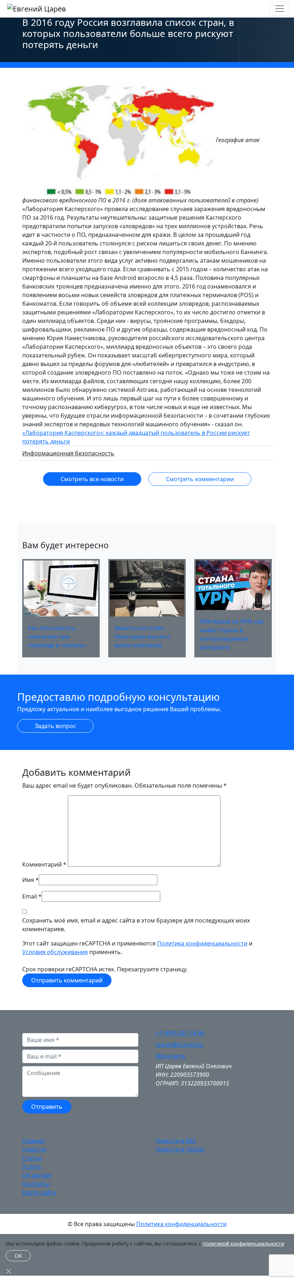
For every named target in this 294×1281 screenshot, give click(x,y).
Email (29, 896)
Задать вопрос (55, 726)
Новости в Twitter (180, 1149)
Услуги (31, 1166)
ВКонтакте (170, 1056)
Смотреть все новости (92, 479)
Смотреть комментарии (200, 479)
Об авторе (37, 1175)
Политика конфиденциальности (202, 943)
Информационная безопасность (68, 453)
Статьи (32, 1158)
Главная (33, 1141)
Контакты (35, 1184)
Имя (28, 880)
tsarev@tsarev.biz (179, 1044)
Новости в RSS (176, 1141)
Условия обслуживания (55, 952)
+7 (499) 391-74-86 (180, 1033)
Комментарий (44, 864)
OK (18, 1255)
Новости (34, 1149)
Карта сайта (39, 1192)
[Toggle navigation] (280, 8)
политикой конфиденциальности (243, 1243)
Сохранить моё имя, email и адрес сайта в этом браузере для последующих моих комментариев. (136, 924)
